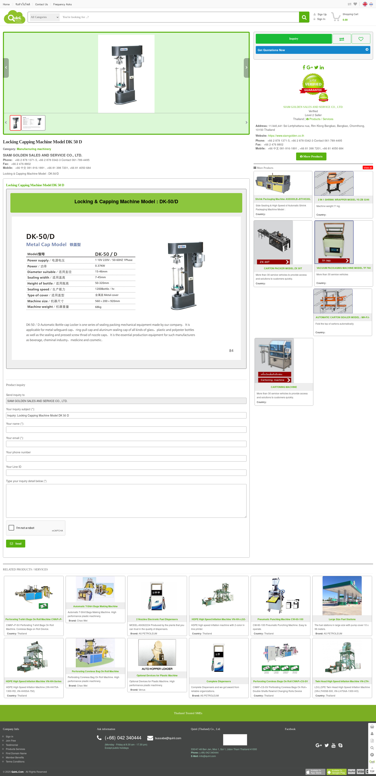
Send (17, 543)
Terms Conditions (15, 761)
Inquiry (293, 38)
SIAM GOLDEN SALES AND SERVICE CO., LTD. (313, 107)
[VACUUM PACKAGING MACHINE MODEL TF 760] (334, 242)
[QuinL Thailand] (15, 16)
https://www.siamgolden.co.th (286, 135)
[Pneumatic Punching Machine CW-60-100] (280, 595)
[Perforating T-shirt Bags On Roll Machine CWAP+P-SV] (33, 595)
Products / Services (321, 119)
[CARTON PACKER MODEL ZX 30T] (273, 242)
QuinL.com (17, 771)
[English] (361, 3)
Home (6, 4)
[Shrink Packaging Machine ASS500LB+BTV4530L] (273, 183)
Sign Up (322, 14)
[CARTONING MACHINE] (274, 360)
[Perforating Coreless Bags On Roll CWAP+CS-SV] (280, 657)
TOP (372, 771)
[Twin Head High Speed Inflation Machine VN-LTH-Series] (342, 657)
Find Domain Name (16, 753)
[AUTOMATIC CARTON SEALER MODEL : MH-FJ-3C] (333, 301)
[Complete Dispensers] (218, 657)
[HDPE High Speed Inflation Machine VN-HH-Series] (33, 657)
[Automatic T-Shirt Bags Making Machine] (95, 589)
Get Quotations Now (271, 50)
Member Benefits (15, 757)
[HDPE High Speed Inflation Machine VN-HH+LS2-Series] (218, 595)
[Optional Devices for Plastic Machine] (157, 654)
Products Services (15, 749)
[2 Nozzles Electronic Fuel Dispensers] (157, 595)
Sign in (321, 19)
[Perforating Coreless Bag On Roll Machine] (95, 652)
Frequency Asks (62, 4)
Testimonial (12, 744)
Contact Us (41, 4)
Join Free (11, 740)
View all (368, 167)
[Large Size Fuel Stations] (342, 595)
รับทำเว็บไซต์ (22, 4)
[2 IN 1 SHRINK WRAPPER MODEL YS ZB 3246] (334, 183)
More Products (313, 156)
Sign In (9, 736)
